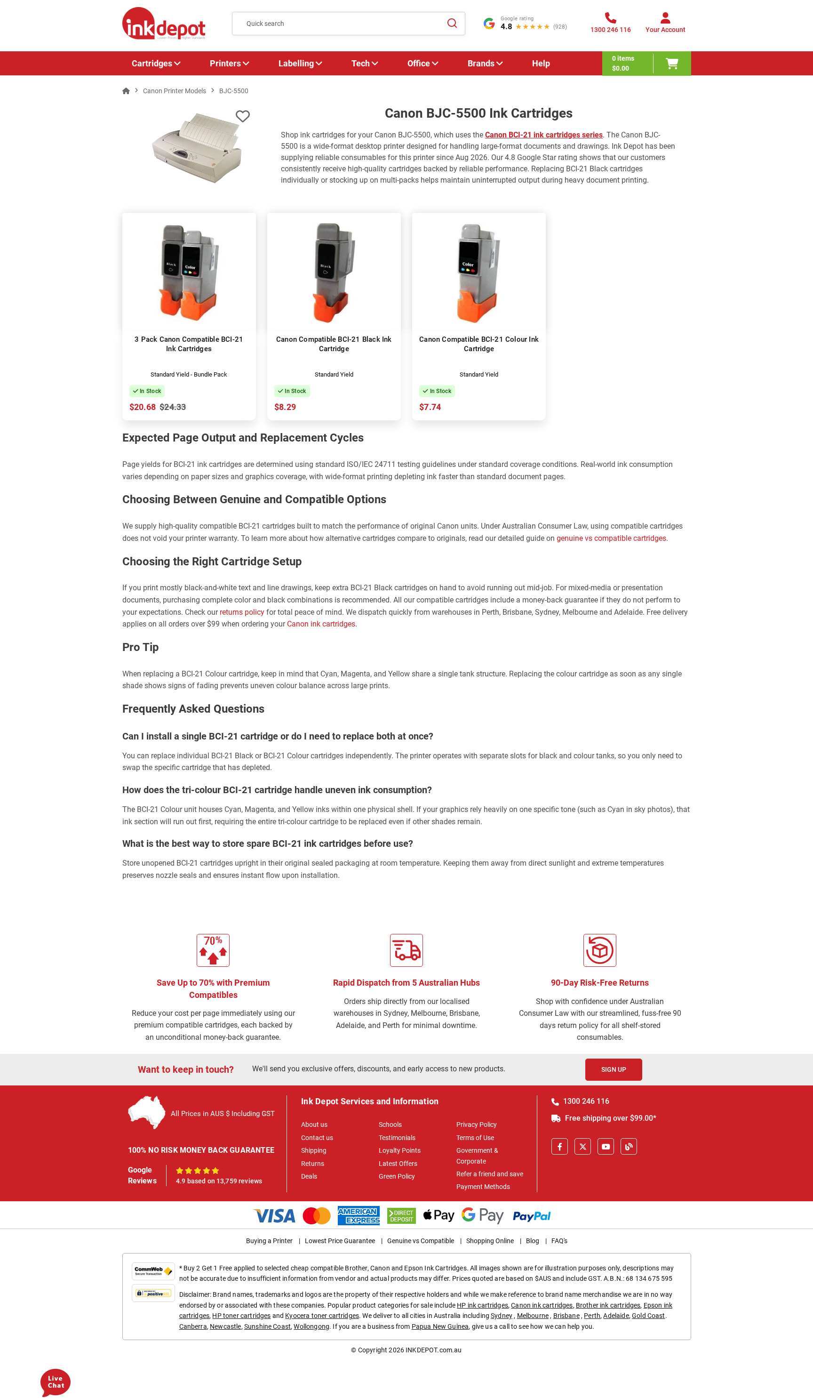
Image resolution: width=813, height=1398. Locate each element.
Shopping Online (490, 1241)
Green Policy (397, 1176)
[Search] (452, 23)
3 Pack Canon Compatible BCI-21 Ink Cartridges (189, 344)
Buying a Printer (269, 1241)
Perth (592, 1315)
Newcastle (225, 1326)
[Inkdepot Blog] (629, 1146)
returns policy (242, 612)
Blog (532, 1241)
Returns (312, 1163)
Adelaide (616, 1315)
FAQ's (559, 1241)
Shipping (314, 1150)
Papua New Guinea (440, 1326)
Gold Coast (648, 1315)
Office (418, 63)
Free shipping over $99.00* (609, 1118)
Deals (309, 1176)
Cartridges (152, 63)
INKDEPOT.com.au (434, 1350)
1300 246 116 (585, 1101)
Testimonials (397, 1137)
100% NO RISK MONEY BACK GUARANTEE (201, 1150)
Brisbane (566, 1315)
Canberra (193, 1326)
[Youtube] (606, 1146)
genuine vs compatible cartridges (611, 538)
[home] (126, 91)
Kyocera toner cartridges (322, 1315)
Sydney (501, 1315)
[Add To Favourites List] (243, 116)
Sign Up (613, 1069)
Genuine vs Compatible (420, 1241)
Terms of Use (475, 1137)
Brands (481, 63)
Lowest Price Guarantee (340, 1241)
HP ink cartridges (482, 1305)
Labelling (296, 63)
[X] (582, 1146)
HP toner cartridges (241, 1315)
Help (541, 63)
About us (314, 1124)
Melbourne (533, 1315)
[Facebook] (559, 1146)
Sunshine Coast (267, 1326)
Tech (360, 63)
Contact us (317, 1137)
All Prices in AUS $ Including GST (223, 1113)
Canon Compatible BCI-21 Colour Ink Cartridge (479, 344)
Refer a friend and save (489, 1174)
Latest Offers (398, 1163)
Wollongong (311, 1326)
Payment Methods (483, 1186)
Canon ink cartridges (321, 623)
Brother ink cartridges (608, 1305)
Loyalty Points (400, 1150)
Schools (390, 1124)
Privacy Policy (476, 1124)
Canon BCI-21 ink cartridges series (544, 134)
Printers (225, 63)
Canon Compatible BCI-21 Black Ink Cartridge (334, 344)
